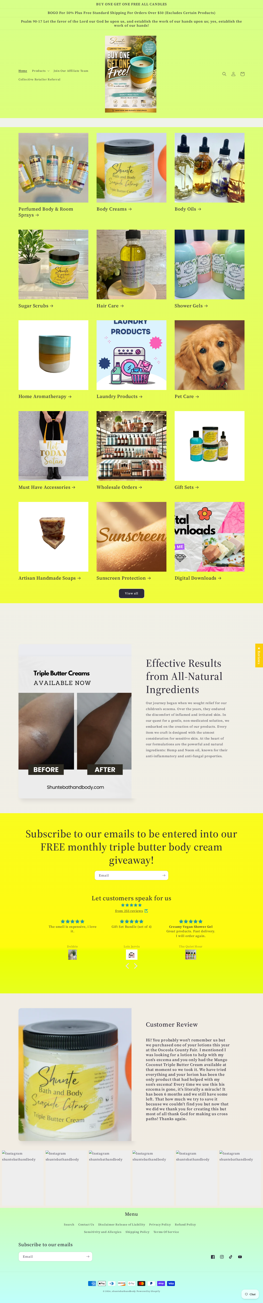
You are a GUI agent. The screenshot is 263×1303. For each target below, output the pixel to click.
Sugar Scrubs (33, 306)
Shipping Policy (137, 1232)
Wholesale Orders (117, 487)
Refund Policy (185, 1224)
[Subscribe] (163, 875)
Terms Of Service (166, 1232)
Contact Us (86, 1224)
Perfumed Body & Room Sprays (45, 212)
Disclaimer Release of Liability (121, 1224)
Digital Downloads (195, 578)
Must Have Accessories (44, 487)
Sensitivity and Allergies (103, 1232)
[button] (40, 70)
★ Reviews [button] (259, 655)
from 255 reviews (129, 911)
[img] (131, 905)
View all (131, 593)
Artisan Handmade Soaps (47, 578)
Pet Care (184, 396)
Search (69, 1224)
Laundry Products (117, 396)
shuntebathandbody (124, 1291)
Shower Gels (189, 306)
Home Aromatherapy (42, 396)
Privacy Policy (160, 1224)
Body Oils (185, 209)
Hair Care (108, 306)
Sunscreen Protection (121, 578)
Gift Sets (184, 487)
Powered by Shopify (148, 1291)
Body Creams (112, 209)
